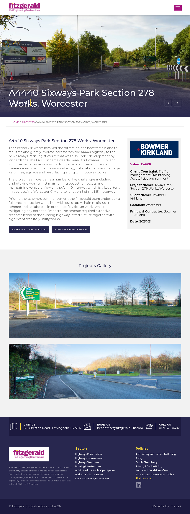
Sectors (81, 448)
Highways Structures (87, 462)
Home (15, 122)
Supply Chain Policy (147, 462)
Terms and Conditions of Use (152, 470)
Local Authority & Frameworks (92, 478)
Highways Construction (88, 454)
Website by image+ (166, 506)
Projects (28, 122)
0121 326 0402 (169, 428)
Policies (142, 448)
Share (16, 102)
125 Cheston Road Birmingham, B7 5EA (52, 428)
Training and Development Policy (155, 474)
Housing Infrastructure (88, 466)
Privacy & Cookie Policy (149, 466)
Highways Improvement (89, 458)
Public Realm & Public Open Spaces (95, 470)
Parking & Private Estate (89, 474)
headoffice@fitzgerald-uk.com (120, 428)
